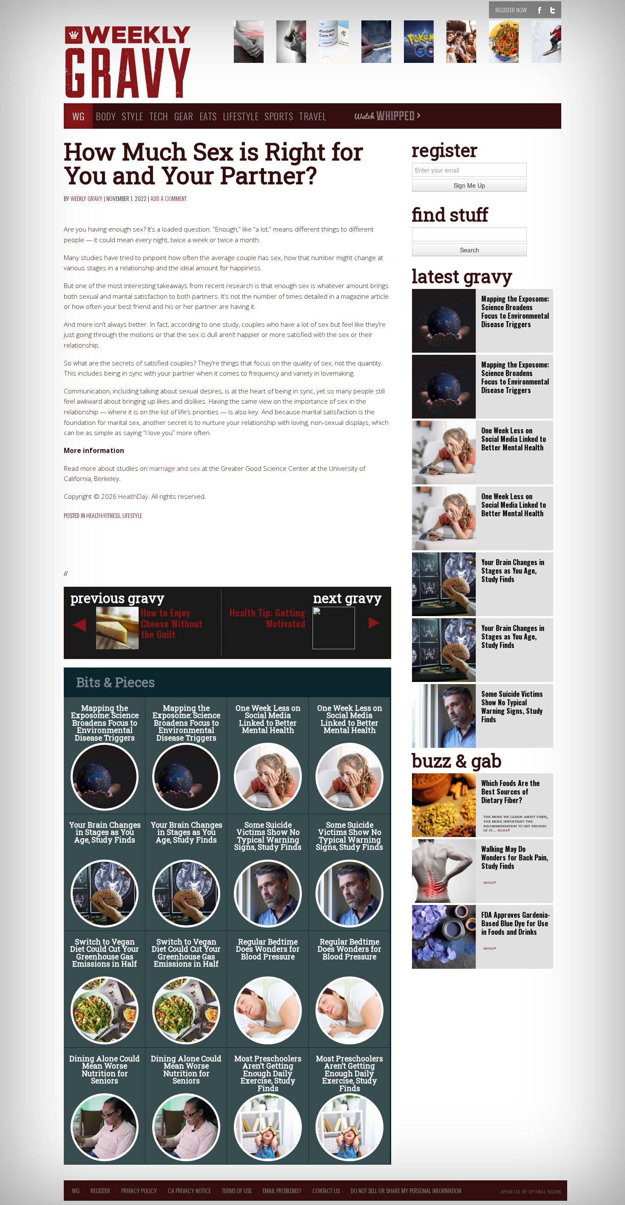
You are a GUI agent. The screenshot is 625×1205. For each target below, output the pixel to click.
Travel (312, 116)
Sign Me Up (469, 185)
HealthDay (133, 496)
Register (100, 1190)
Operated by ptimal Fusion (531, 1191)
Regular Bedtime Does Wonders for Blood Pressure (268, 949)
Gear (183, 116)
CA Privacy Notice (189, 1190)
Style (132, 116)
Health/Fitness (103, 515)
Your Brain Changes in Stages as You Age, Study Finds (105, 832)
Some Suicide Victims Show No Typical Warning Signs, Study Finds (267, 836)
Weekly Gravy (86, 198)
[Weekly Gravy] (142, 63)
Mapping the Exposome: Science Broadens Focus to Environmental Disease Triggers (105, 723)
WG (78, 116)
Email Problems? (282, 1190)
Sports (278, 116)
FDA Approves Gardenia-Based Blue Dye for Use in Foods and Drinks (515, 923)
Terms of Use (237, 1190)
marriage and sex (174, 468)
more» (503, 829)
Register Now (511, 9)
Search (469, 250)
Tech (158, 116)
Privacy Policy (139, 1190)
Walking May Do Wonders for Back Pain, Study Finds (514, 857)
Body (106, 116)
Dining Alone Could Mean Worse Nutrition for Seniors (104, 1070)
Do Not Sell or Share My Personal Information (406, 1190)
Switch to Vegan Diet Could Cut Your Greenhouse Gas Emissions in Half (104, 953)
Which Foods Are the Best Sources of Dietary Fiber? (510, 791)
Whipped (387, 116)
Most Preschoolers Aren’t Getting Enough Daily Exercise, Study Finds (267, 1073)
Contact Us (326, 1190)
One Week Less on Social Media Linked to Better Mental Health (268, 719)
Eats (208, 116)
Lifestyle (241, 116)
